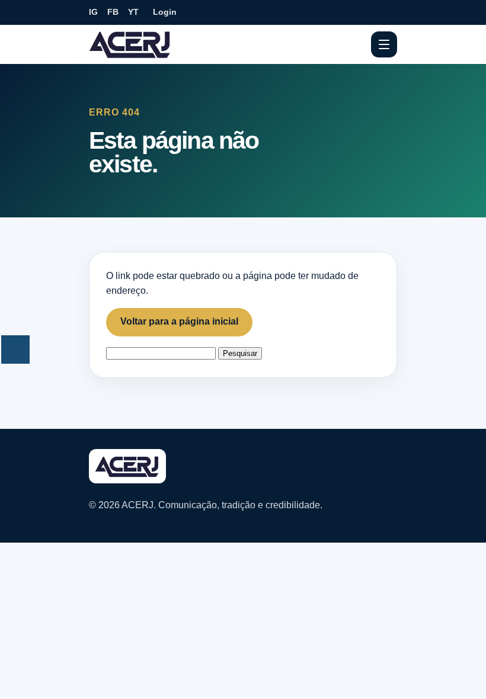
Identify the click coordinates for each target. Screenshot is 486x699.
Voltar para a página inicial (179, 321)
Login (165, 12)
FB (113, 12)
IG (93, 12)
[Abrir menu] (384, 44)
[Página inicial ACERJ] (130, 44)
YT (133, 12)
